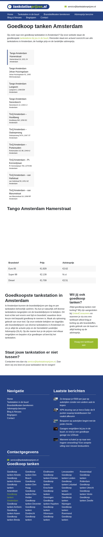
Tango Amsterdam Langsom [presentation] (17, 88)
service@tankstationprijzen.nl (81, 6)
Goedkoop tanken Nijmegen (67, 500)
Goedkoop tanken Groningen (48, 494)
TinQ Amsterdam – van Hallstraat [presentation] (20, 179)
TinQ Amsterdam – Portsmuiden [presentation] (19, 149)
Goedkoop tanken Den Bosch (30, 475)
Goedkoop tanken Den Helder (30, 494)
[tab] (20, 57)
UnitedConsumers (81, 313)
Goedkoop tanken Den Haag (30, 484)
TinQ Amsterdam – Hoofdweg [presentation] (18, 118)
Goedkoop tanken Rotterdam (85, 478)
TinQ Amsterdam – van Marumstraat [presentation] (20, 194)
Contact (44, 17)
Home (10, 14)
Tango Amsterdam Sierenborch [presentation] (18, 103)
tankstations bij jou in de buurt (34, 38)
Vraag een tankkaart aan (83, 343)
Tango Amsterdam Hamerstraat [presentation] (19, 57)
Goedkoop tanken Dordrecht (30, 510)
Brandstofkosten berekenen (57, 14)
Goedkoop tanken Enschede (48, 484)
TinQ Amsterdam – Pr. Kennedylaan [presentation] (20, 164)
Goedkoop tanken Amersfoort (12, 487)
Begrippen (31, 17)
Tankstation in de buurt (28, 14)
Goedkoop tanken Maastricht (67, 491)
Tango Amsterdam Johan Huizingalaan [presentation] (20, 72)
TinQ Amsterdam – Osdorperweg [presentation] (19, 133)
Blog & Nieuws (14, 17)
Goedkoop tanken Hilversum (48, 510)
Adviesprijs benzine (83, 14)
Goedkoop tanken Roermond (67, 510)
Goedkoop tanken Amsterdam (12, 497)
